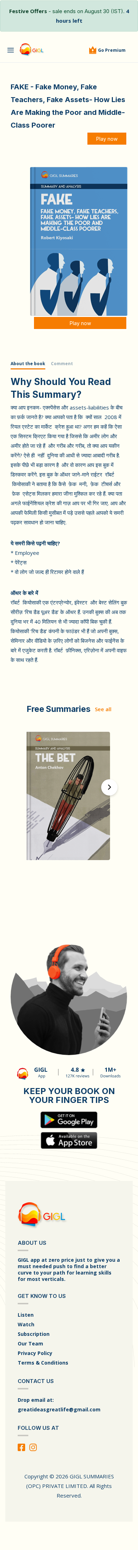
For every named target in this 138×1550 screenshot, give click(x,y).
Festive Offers (28, 11)
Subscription (34, 1334)
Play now (106, 139)
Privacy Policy (35, 1353)
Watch (26, 1324)
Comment (62, 364)
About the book (28, 364)
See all (103, 709)
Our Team (30, 1343)
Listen (26, 1314)
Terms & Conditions (43, 1362)
